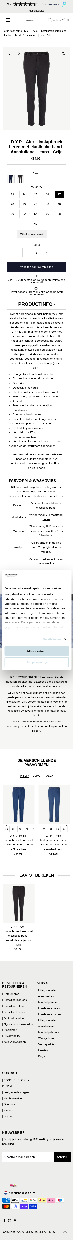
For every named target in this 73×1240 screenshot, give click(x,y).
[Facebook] (4, 1221)
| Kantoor (7, 1110)
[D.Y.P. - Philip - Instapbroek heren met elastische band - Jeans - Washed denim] (54, 804)
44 (35, 204)
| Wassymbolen (46, 1038)
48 (59, 204)
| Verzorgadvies (46, 1044)
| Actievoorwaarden (14, 1041)
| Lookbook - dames (49, 1014)
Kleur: (36, 172)
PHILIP (24, 775)
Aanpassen (34, 662)
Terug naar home (12, 31)
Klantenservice (36, 11)
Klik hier (16, 487)
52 (24, 213)
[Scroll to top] (65, 1232)
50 (12, 213)
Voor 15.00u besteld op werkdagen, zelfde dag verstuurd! (36, 281)
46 (47, 204)
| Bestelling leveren (14, 1011)
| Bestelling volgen (13, 1005)
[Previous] (9, 53)
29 (24, 204)
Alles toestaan (36, 651)
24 (24, 194)
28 (12, 204)
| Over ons (8, 1104)
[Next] (18, 53)
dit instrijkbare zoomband (38, 445)
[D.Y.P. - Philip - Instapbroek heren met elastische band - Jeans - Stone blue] (19, 804)
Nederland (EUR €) (20, 1192)
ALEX (49, 775)
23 (12, 194)
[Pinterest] (15, 1221)
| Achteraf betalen (13, 1018)
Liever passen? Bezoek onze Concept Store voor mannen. (37, 293)
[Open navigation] (9, 20)
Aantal (36, 244)
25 (35, 194)
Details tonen (52, 639)
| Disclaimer (9, 1029)
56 (47, 213)
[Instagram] (9, 1221)
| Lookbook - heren (48, 1008)
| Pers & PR (9, 1116)
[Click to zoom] (63, 53)
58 (59, 213)
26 (47, 194)
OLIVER (37, 775)
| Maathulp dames (48, 1032)
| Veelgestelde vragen (15, 1092)
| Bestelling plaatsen (14, 999)
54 (35, 213)
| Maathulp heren (47, 1002)
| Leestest (43, 1050)
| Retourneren (10, 993)
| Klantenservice (12, 1098)
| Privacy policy (11, 1035)
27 (59, 194)
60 (35, 223)
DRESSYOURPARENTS (40, 1231)
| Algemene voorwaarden (17, 1024)
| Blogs (41, 1056)
